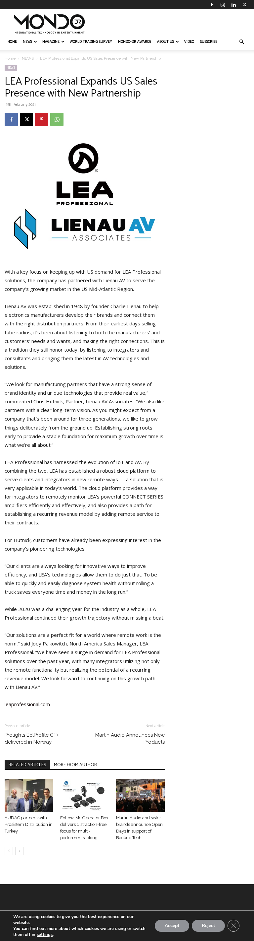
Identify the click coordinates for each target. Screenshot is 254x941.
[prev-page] (9, 851)
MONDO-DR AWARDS (134, 42)
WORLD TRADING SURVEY (91, 42)
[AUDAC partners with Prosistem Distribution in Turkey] (29, 795)
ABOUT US (165, 42)
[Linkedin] (233, 4)
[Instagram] (223, 4)
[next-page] (19, 851)
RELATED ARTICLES (27, 765)
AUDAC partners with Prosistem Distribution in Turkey (29, 824)
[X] (244, 4)
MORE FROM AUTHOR (75, 765)
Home (10, 58)
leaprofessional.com (27, 704)
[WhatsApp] (57, 119)
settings (45, 935)
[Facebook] (212, 4)
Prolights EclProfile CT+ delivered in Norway (32, 738)
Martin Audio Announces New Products (130, 738)
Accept (172, 925)
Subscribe (208, 42)
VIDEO (189, 42)
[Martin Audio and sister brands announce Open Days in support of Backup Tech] (140, 795)
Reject (208, 925)
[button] (241, 42)
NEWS (27, 42)
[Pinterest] (41, 119)
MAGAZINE (51, 42)
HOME (12, 42)
